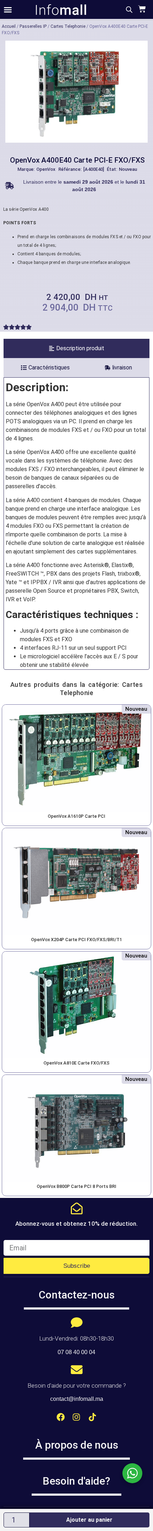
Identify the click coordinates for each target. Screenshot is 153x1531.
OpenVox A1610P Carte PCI (76, 816)
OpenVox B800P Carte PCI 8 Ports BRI (76, 1186)
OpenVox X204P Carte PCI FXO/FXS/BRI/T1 (76, 939)
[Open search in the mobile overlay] (129, 9)
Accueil (9, 26)
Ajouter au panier (89, 1519)
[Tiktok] (92, 1417)
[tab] (76, 348)
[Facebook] (60, 1417)
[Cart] (141, 9)
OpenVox (46, 169)
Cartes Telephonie (68, 26)
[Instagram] (76, 1417)
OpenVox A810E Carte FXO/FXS (76, 1063)
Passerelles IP (33, 26)
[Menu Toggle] (8, 9)
